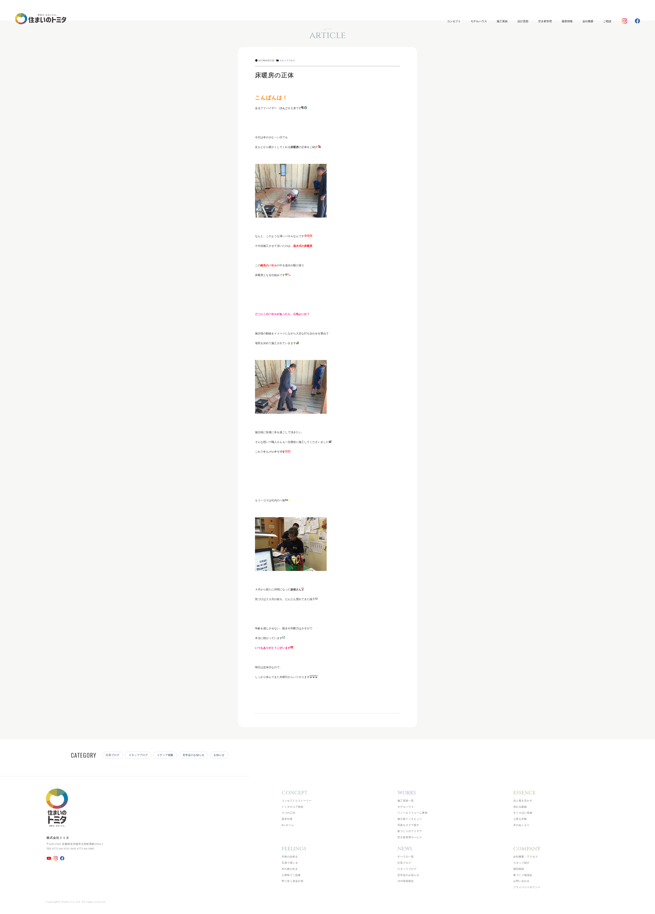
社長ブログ (112, 755)
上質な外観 (520, 819)
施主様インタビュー (409, 819)
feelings (294, 848)
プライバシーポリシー (527, 887)
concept (295, 792)
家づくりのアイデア (409, 831)
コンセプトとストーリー (297, 800)
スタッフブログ (287, 61)
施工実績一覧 (405, 800)
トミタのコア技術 (292, 806)
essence (524, 792)
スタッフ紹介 (521, 862)
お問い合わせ (521, 881)
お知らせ (219, 755)
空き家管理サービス (409, 837)
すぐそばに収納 (522, 812)
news (404, 848)
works (406, 792)
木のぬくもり (521, 825)
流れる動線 (520, 806)
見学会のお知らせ (193, 755)
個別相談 (518, 869)
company (527, 848)
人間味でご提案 (291, 875)
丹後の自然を (290, 856)
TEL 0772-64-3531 (58, 848)
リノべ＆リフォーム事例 (412, 812)
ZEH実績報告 (405, 881)
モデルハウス (479, 21)
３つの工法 (288, 812)
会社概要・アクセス (525, 856)
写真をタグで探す (408, 825)
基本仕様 (287, 819)
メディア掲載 (165, 755)
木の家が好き (290, 869)
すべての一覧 (405, 856)
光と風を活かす (522, 800)
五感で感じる (290, 862)
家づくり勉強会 (522, 875)
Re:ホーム (288, 825)
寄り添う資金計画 (292, 881)
